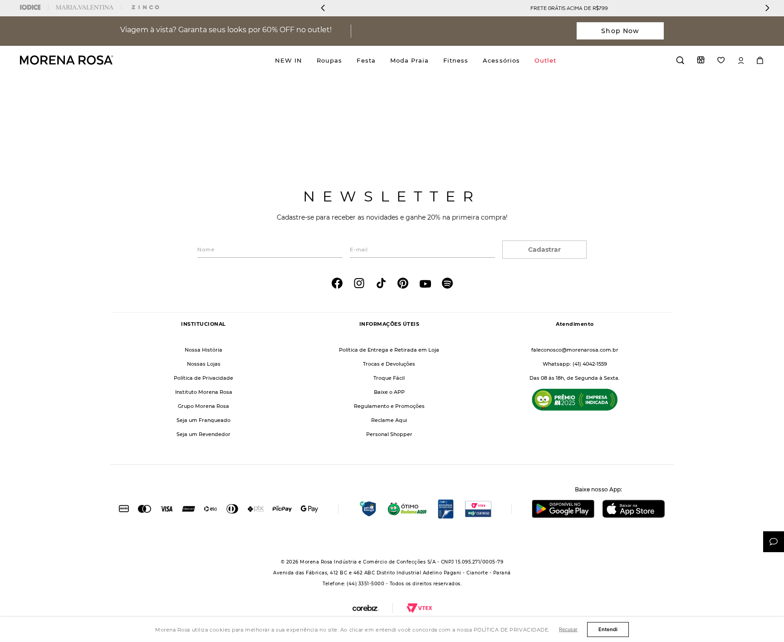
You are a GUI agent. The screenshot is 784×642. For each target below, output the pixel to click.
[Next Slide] (767, 8)
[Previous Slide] (323, 8)
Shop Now (620, 31)
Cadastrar (544, 249)
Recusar (568, 629)
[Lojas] (701, 60)
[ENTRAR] (741, 60)
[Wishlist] (721, 60)
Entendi (607, 629)
